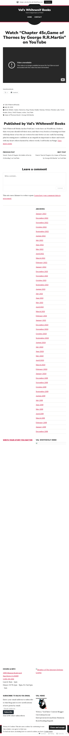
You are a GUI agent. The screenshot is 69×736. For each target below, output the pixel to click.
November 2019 (42, 382)
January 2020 (41, 374)
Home (29, 17)
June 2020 (40, 351)
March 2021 (40, 311)
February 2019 (41, 422)
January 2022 (41, 267)
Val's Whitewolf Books (34, 10)
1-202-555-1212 (8, 679)
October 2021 (41, 280)
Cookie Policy (48, 731)
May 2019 (39, 409)
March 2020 (40, 365)
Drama (31, 110)
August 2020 (41, 342)
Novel (62, 110)
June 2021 (39, 298)
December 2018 (42, 431)
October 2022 (41, 227)
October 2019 (41, 387)
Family (37, 110)
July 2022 (39, 240)
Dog (27, 110)
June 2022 (40, 245)
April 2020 (40, 360)
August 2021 (40, 289)
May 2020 (40, 356)
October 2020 (41, 334)
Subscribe (8, 712)
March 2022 (40, 258)
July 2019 (39, 400)
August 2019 (40, 396)
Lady (58, 110)
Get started (48, 2)
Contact (38, 17)
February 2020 (41, 369)
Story (10, 112)
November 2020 (42, 329)
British (11, 110)
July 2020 (39, 347)
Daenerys (22, 110)
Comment (60, 188)
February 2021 (41, 316)
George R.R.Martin (28, 115)
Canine (16, 110)
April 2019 (40, 414)
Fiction (47, 110)
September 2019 (42, 391)
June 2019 (39, 405)
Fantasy (42, 110)
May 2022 (39, 249)
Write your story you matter (17, 440)
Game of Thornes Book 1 (13, 115)
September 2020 (42, 338)
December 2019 (42, 378)
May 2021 (39, 302)
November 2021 (42, 276)
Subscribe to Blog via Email (16, 696)
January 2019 (41, 427)
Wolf (14, 112)
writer (24, 112)
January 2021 (41, 320)
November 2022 (42, 222)
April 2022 (40, 254)
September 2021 (42, 285)
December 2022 (42, 218)
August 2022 (41, 236)
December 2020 (42, 325)
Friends (53, 110)
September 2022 (42, 231)
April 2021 (40, 307)
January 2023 (41, 214)
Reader (5, 112)
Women (18, 112)
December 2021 (42, 271)
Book (6, 110)
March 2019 (40, 418)
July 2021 (39, 294)
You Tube (30, 112)
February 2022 (41, 262)
